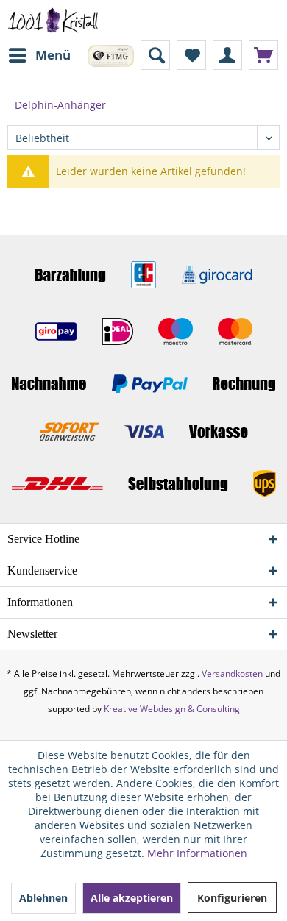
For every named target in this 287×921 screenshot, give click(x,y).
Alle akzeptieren (132, 898)
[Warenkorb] (263, 55)
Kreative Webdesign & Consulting (172, 709)
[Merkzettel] (191, 55)
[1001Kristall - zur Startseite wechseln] (53, 20)
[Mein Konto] (227, 55)
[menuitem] (39, 55)
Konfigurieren (232, 898)
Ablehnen (43, 898)
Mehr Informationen (197, 853)
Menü (53, 54)
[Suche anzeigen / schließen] (155, 55)
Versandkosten (232, 673)
